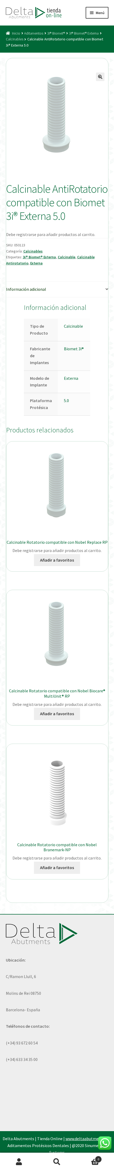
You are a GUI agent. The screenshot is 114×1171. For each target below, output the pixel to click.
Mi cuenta (19, 1162)
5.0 (66, 400)
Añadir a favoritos (57, 560)
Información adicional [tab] (26, 289)
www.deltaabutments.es (87, 1138)
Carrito (87, 1157)
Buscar (57, 1162)
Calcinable (66, 257)
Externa (36, 263)
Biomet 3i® (74, 348)
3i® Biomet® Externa (84, 33)
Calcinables (14, 39)
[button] (100, 77)
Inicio (16, 33)
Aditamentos (33, 33)
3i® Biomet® (56, 33)
